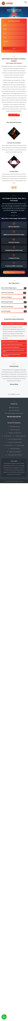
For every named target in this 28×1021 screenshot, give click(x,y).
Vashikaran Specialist (21, 436)
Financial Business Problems (15, 454)
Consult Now (14, 13)
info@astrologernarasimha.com (15, 413)
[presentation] (12, 187)
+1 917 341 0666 (15, 410)
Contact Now (12, 114)
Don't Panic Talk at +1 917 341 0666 (14, 272)
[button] (9, 394)
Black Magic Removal (15, 426)
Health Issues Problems (15, 451)
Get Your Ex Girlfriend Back (15, 442)
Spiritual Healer (20, 445)
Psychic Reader (8, 436)
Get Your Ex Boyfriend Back (15, 439)
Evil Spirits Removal (15, 429)
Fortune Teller (9, 445)
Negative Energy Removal (15, 432)
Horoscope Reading (15, 448)
